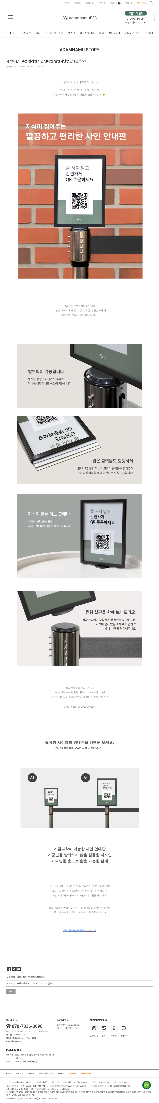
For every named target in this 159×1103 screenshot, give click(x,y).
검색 (151, 2)
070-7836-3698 (27, 1026)
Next (154, 16)
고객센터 (128, 3)
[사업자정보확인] (38, 1086)
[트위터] (14, 969)
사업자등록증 (85, 1073)
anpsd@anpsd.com (14, 1041)
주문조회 (102, 3)
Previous (154, 19)
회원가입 (78, 3)
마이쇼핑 (90, 3)
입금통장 (72, 1073)
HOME (8, 1073)
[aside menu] (10, 17)
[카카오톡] (18, 969)
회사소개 (19, 1073)
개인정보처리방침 (46, 1073)
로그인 (67, 3)
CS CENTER (12, 1020)
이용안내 (60, 1073)
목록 (11, 991)
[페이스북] (9, 969)
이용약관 (31, 1073)
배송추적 (35, 1062)
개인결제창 (141, 3)
